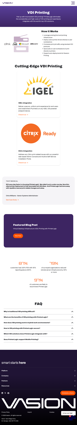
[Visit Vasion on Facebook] (8, 393)
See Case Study (11, 200)
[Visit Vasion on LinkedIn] (2, 393)
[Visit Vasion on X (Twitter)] (5, 393)
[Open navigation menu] (73, 3)
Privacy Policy (6, 412)
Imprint (30, 412)
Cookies (51, 412)
